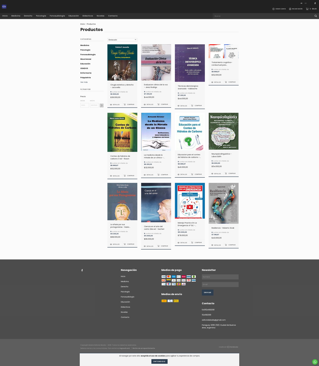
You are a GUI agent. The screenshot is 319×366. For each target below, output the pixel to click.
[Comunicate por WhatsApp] (315, 362)
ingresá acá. (125, 348)
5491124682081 (208, 309)
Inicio (5, 16)
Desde (82, 101)
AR (301, 3)
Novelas (100, 16)
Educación (74, 16)
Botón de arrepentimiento (144, 348)
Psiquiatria (85, 77)
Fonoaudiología (57, 16)
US (306, 3)
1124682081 (206, 315)
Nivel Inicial (85, 59)
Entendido (159, 361)
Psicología (41, 16)
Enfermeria (85, 73)
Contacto (113, 16)
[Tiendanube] (229, 347)
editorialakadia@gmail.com (214, 320)
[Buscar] (316, 16)
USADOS (84, 68)
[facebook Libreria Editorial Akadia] (315, 3)
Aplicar (102, 105)
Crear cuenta (280, 9)
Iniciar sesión (297, 9)
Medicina (15, 16)
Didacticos (88, 16)
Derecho (28, 16)
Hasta (92, 101)
